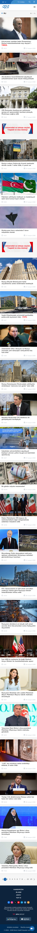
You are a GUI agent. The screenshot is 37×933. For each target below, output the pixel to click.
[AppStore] (25, 919)
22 (28, 879)
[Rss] (28, 902)
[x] (15, 902)
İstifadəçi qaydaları (12, 927)
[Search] (29, 2)
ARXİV (18, 895)
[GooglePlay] (12, 919)
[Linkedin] (25, 902)
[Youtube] (18, 902)
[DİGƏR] (34, 7)
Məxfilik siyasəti (25, 927)
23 (31, 879)
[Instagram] (12, 902)
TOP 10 (18, 898)
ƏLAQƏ (18, 892)
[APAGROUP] (18, 914)
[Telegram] (22, 902)
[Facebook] (9, 902)
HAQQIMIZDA (18, 889)
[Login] (34, 2)
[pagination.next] (34, 879)
